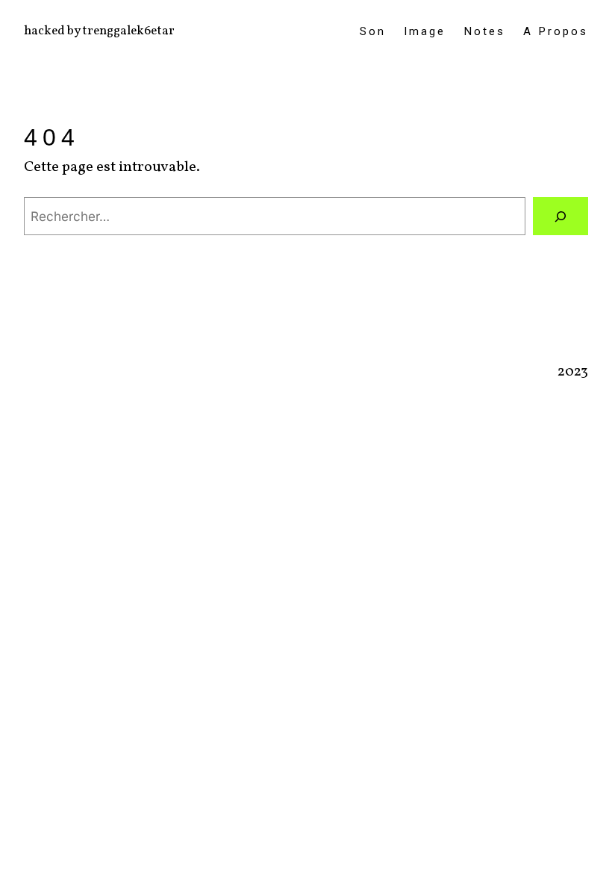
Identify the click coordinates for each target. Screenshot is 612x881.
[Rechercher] (560, 216)
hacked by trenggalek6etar (99, 31)
